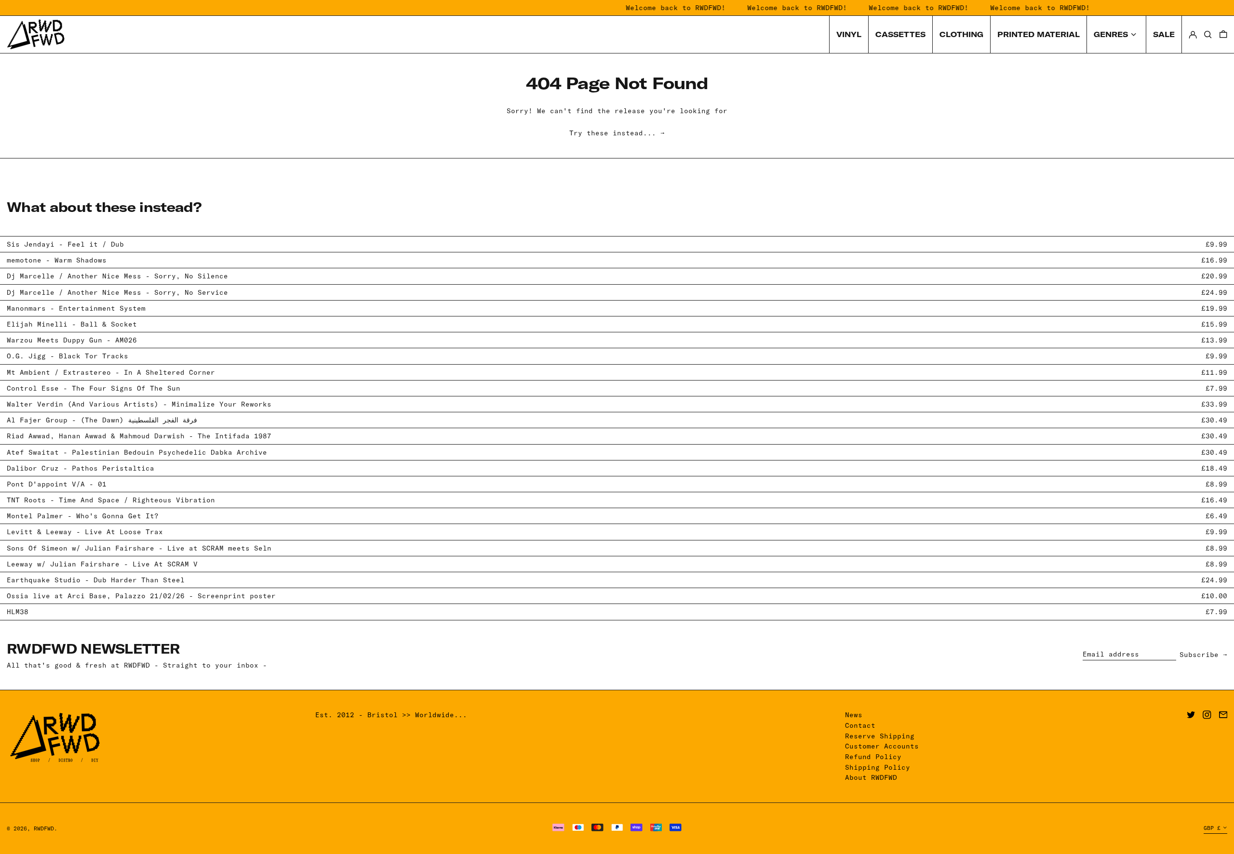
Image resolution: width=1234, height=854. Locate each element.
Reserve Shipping (879, 736)
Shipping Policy (877, 767)
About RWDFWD (871, 777)
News (853, 714)
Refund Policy (873, 756)
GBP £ (1212, 828)
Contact (860, 725)
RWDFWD (44, 828)
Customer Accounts (882, 746)
